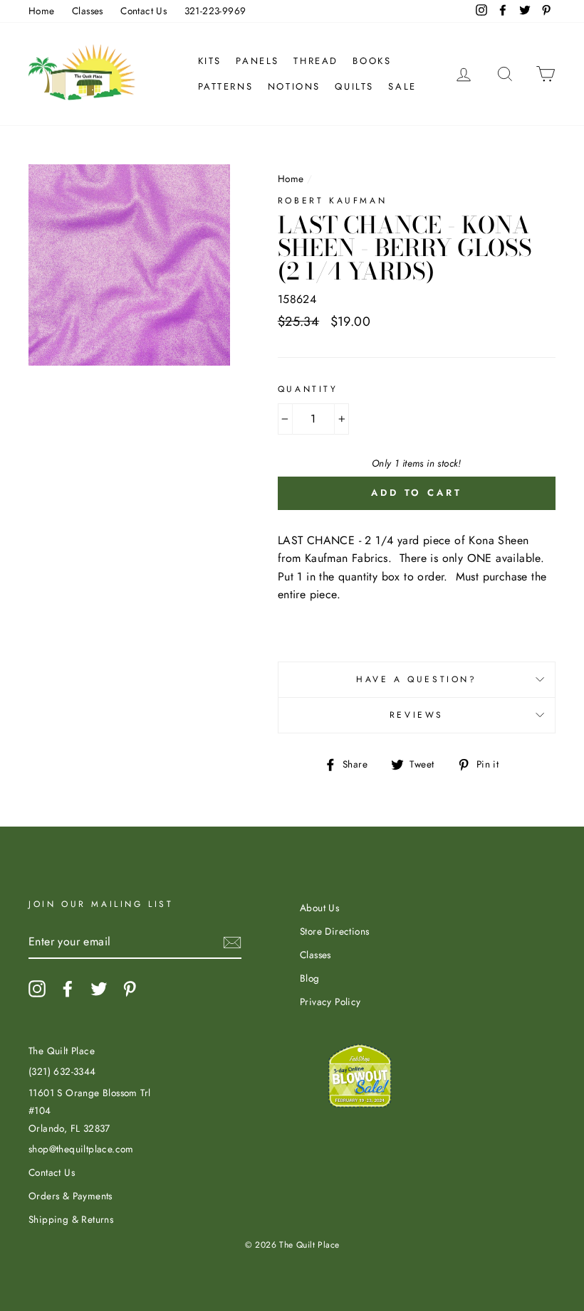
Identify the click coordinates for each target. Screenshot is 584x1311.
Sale (402, 86)
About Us (319, 908)
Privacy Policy (330, 1001)
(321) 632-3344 (62, 1071)
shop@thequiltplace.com (81, 1149)
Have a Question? (416, 679)
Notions (294, 86)
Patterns (226, 86)
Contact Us (143, 11)
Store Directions (334, 931)
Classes (87, 11)
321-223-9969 (215, 11)
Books (372, 61)
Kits (209, 61)
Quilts (354, 86)
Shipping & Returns (70, 1219)
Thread (315, 61)
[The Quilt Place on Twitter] (99, 988)
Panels (257, 61)
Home (41, 11)
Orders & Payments (70, 1196)
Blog (310, 978)
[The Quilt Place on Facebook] (67, 988)
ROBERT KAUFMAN (332, 200)
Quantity (308, 389)
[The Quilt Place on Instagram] (37, 988)
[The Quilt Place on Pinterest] (129, 988)
